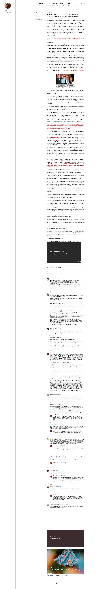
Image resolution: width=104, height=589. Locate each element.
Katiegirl (51, 337)
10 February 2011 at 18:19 (58, 352)
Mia (50, 293)
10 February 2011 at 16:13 (57, 337)
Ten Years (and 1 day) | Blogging (58, 575)
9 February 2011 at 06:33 (59, 303)
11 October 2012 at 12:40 (64, 504)
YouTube (77, 241)
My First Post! (55, 538)
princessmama (52, 486)
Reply (51, 291)
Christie (51, 394)
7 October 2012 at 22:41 (61, 414)
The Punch (76, 55)
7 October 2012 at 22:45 (61, 445)
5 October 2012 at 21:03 (56, 470)
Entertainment (37, 16)
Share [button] (36, 12)
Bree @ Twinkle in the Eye (55, 504)
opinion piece (55, 55)
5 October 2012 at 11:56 (62, 455)
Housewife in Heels (53, 424)
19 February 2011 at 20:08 (57, 394)
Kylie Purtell (52, 352)
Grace (51, 470)
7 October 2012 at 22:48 (62, 462)
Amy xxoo (52, 328)
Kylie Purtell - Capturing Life (54, 3)
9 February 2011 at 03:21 (56, 278)
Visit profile (8, 12)
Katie (51, 278)
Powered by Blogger (60, 583)
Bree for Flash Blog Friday (68, 265)
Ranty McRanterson (38, 19)
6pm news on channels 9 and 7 (75, 219)
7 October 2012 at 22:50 (62, 475)
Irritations (36, 18)
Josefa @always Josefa (54, 455)
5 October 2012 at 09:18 (58, 404)
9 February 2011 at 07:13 (58, 328)
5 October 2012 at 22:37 (59, 486)
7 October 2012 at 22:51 (61, 494)
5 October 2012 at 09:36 (61, 424)
